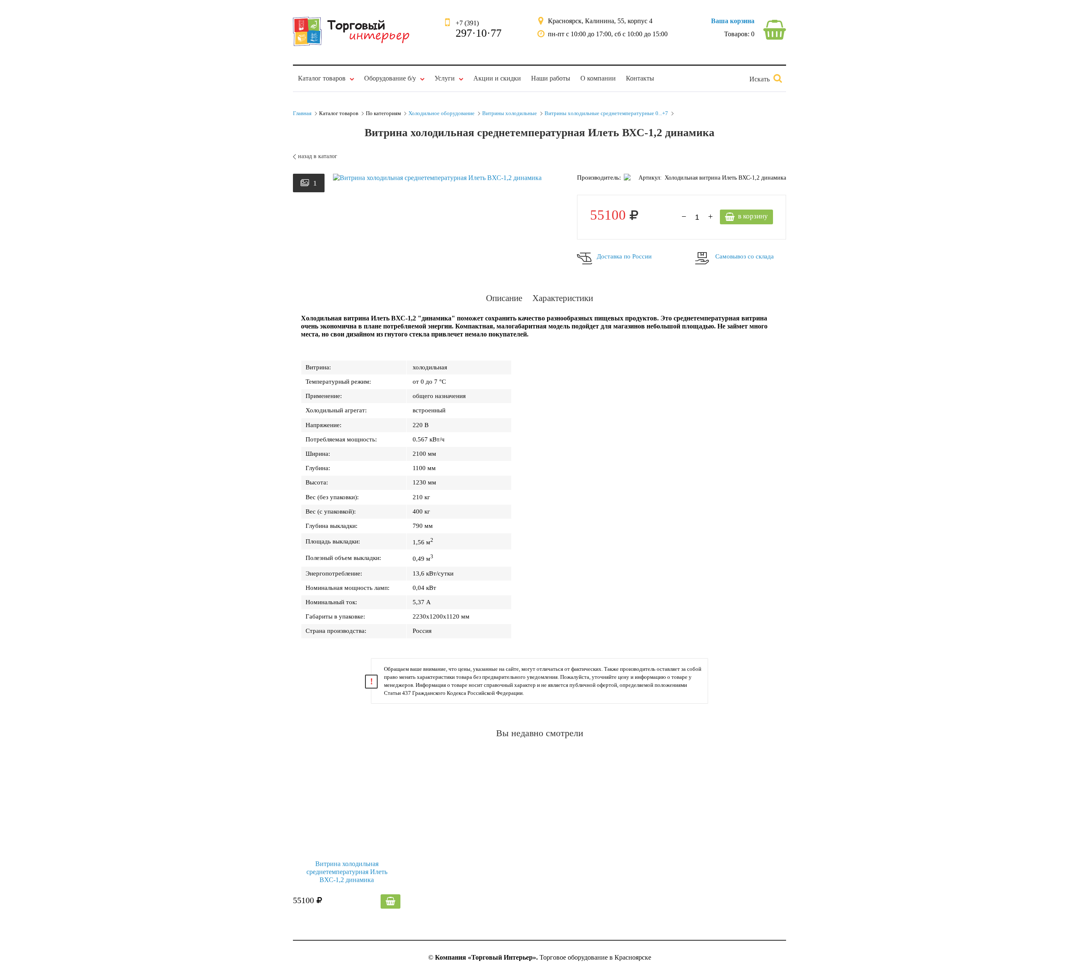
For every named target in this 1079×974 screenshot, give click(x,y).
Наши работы (550, 78)
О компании (598, 78)
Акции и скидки (497, 78)
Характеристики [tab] (562, 298)
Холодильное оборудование (441, 113)
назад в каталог (317, 156)
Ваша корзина (732, 20)
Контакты (640, 78)
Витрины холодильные (509, 113)
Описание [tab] (504, 298)
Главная (302, 113)
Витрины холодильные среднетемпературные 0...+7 (606, 113)
